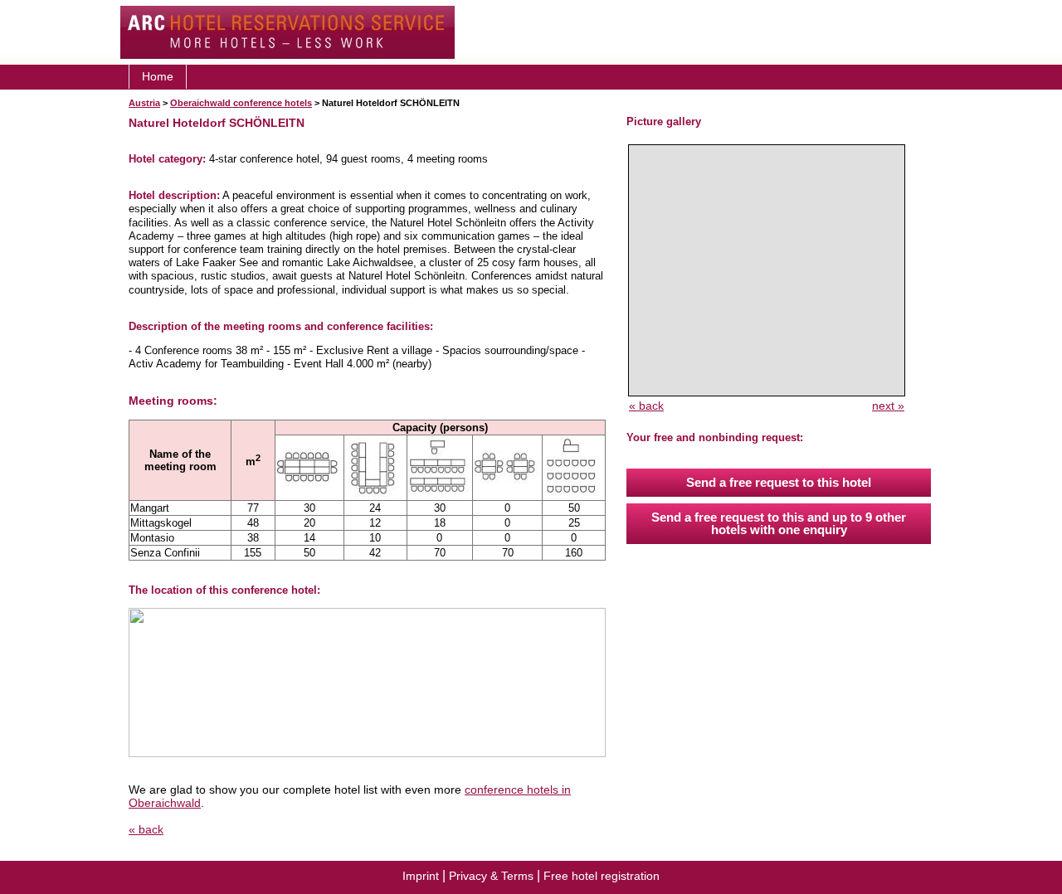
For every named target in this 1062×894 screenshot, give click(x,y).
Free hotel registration (601, 875)
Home (157, 76)
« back (146, 829)
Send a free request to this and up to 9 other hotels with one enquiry (778, 523)
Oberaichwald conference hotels (241, 103)
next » (888, 405)
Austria (144, 103)
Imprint (420, 875)
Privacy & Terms (491, 875)
